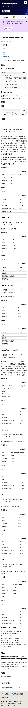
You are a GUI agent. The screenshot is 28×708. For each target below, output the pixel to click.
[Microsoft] (14, 17)
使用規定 (20, 703)
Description (5, 50)
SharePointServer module (11, 42)
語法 (3, 48)
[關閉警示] (25, 2)
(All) (2, 192)
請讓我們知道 (8, 28)
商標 (2, 706)
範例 (3, 52)
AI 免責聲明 (4, 701)
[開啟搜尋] (22, 17)
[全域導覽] (1, 17)
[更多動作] (25, 33)
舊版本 (10, 701)
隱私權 (3, 703)
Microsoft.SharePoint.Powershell (13, 33)
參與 (21, 701)
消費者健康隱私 (11, 703)
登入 (26, 17)
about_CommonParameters (9, 649)
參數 (3, 54)
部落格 (15, 701)
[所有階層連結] (2, 33)
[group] (14, 81)
